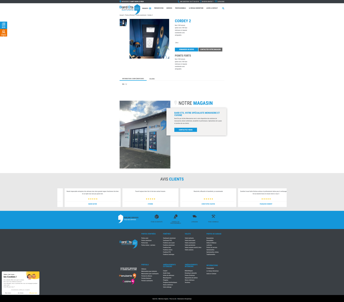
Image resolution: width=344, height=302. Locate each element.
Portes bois (144, 243)
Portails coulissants (147, 280)
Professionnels (180, 8)
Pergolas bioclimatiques (170, 282)
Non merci (8, 293)
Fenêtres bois (167, 247)
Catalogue (221, 1)
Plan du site (172, 299)
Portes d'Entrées (130, 15)
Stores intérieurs (189, 280)
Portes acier (144, 238)
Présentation (158, 8)
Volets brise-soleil (190, 240)
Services (169, 8)
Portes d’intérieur (190, 275)
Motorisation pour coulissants (150, 273)
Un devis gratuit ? (208, 1)
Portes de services (211, 247)
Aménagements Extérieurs (169, 265)
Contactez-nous (186, 130)
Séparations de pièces (191, 278)
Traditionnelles (210, 254)
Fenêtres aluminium (169, 245)
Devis (3, 27)
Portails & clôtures (146, 276)
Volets (188, 234)
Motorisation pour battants (149, 271)
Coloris (152, 79)
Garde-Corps (166, 273)
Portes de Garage (213, 234)
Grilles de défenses (168, 275)
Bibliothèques (189, 271)
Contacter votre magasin (210, 49)
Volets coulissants (190, 243)
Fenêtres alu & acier (169, 243)
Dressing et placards (191, 273)
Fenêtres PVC (167, 252)
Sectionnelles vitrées (212, 252)
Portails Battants (146, 278)
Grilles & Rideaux (211, 243)
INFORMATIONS (212, 265)
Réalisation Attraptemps (184, 299)
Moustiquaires (167, 278)
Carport (165, 271)
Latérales (209, 245)
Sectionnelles (210, 250)
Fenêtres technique (168, 254)
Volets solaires (189, 250)
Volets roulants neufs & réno (193, 247)
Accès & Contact (212, 8)
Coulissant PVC (167, 240)
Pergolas (165, 280)
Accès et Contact (211, 273)
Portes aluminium (141, 15)
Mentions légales (163, 299)
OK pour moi (33, 293)
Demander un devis (186, 49)
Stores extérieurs (168, 285)
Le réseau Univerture (196, 8)
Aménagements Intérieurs (191, 265)
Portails (145, 265)
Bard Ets (155, 299)
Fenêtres (167, 234)
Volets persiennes (190, 245)
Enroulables (209, 240)
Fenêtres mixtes (167, 250)
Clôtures (143, 269)
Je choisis (20, 293)
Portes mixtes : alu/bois (148, 245)
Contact (3, 35)
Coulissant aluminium (169, 238)
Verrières (187, 282)
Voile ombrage (167, 287)
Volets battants (189, 238)
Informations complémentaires (133, 79)
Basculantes (210, 238)
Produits (145, 8)
